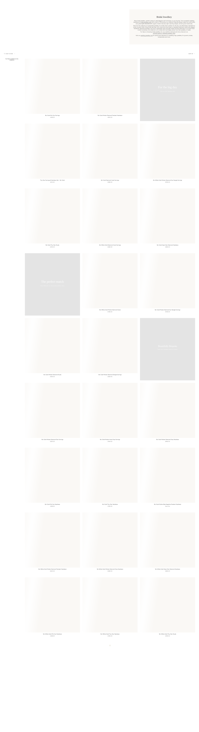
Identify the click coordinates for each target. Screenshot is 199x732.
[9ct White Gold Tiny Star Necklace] (110, 604)
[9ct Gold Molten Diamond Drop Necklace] (167, 410)
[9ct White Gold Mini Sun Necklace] (52, 604)
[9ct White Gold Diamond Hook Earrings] (110, 216)
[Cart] (194, 3)
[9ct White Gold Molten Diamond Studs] (110, 280)
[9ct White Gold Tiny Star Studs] (167, 604)
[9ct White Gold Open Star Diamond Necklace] (167, 540)
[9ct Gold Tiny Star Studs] (52, 216)
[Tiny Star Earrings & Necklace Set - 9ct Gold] (52, 151)
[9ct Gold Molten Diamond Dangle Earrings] (110, 345)
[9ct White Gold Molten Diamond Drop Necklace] (110, 540)
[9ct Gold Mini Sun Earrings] (52, 86)
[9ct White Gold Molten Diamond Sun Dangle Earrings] (167, 151)
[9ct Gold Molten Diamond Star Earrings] (52, 410)
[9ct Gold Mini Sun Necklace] (52, 475)
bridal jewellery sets (146, 22)
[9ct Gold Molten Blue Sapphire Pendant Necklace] (167, 475)
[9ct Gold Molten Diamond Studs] (52, 345)
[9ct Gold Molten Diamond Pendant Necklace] (110, 86)
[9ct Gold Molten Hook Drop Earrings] (110, 410)
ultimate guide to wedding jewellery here (164, 33)
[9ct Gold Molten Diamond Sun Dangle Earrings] (167, 280)
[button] (63, 7)
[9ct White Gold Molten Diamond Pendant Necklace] (52, 540)
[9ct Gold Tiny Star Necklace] (110, 475)
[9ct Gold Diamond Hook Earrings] (110, 151)
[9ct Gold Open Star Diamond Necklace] (167, 216)
